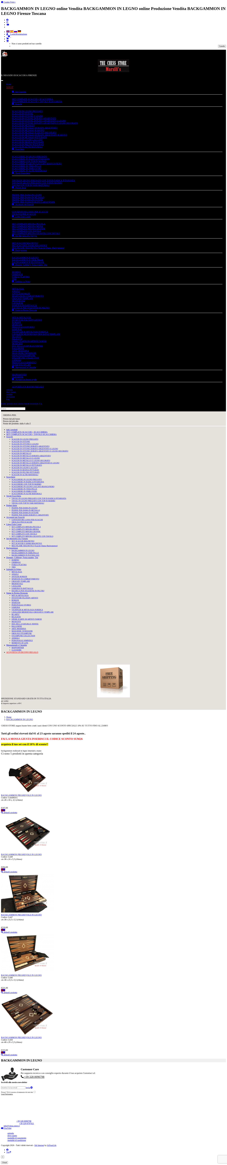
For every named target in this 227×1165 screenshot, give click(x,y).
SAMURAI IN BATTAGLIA (24, 305)
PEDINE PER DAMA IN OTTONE (27, 200)
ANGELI (16, 291)
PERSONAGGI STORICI (23, 327)
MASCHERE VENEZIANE (24, 353)
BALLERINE (18, 348)
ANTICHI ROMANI (21, 293)
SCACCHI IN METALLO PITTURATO (29, 137)
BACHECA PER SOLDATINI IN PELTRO (31, 308)
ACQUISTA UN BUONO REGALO (28, 387)
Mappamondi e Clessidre (25, 367)
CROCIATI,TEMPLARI (22, 298)
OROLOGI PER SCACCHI (24, 214)
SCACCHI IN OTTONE (22, 113)
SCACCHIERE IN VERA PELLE (26, 166)
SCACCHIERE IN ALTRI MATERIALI (29, 171)
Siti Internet (39, 1145)
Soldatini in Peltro (22, 281)
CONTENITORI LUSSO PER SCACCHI (30, 212)
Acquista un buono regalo (25, 379)
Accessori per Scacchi (24, 204)
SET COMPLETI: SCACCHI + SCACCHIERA (32, 99)
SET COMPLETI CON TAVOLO (26, 231)
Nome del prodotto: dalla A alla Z (17, 423)
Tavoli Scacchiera (22, 173)
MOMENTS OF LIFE (21, 365)
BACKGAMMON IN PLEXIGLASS (28, 262)
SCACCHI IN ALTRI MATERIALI (27, 147)
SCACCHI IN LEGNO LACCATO (27, 140)
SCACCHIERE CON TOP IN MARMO (29, 161)
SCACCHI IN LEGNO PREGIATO (27, 111)
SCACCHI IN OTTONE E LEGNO (27, 116)
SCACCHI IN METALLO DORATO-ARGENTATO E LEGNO (39, 135)
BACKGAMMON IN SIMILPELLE (27, 260)
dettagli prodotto (10, 812)
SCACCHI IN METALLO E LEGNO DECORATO (34, 132)
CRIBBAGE (17, 274)
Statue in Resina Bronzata (25, 310)
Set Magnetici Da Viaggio (25, 236)
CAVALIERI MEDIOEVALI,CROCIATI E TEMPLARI (36, 334)
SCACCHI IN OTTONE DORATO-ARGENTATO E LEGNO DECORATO (45, 123)
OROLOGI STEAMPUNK (23, 355)
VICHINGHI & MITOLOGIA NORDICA (30, 332)
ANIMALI (16, 360)
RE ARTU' (16, 336)
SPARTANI (17, 325)
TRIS (14, 279)
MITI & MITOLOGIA (21, 317)
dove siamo (11, 392)
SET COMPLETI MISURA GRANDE (28, 228)
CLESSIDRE (17, 377)
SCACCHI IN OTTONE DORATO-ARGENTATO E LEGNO (39, 121)
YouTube (7, 1128)
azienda (9, 390)
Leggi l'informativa (7, 1094)
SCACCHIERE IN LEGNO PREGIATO (29, 156)
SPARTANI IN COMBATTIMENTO (28, 296)
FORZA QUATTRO (21, 277)
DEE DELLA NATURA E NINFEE (27, 346)
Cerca (28, 408)
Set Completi (20, 92)
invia (28, 1087)
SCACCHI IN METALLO (23, 125)
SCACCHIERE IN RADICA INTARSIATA (31, 159)
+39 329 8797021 (26, 1123)
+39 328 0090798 (34, 1076)
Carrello (222, 46)
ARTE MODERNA (20, 351)
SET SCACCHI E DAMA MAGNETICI (29, 245)
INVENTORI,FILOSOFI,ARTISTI (27, 320)
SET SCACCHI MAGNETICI (25, 243)
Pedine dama (20, 187)
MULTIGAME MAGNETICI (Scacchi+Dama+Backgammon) (38, 248)
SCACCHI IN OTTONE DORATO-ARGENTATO (34, 118)
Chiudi (4, 1163)
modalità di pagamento (16, 1138)
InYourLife (51, 1145)
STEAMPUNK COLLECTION (25, 358)
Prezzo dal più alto (10, 421)
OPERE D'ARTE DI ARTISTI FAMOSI (29, 341)
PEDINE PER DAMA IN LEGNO (27, 195)
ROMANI (16, 322)
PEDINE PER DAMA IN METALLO (28, 197)
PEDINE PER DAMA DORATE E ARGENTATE (33, 202)
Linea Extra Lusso (22, 216)
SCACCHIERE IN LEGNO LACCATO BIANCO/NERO (37, 163)
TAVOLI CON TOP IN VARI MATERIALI (30, 185)
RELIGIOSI (17, 339)
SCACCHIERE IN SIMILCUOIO (26, 168)
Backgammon (20, 250)
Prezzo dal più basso (11, 419)
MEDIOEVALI (18, 301)
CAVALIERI (17, 303)
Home (8, 84)
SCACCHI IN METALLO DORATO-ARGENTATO (35, 128)
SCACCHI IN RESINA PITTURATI (27, 142)
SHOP (9, 87)
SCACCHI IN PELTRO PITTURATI (28, 144)
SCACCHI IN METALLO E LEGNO (28, 130)
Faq (7, 399)
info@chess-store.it (12, 1126)
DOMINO (16, 272)
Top (8, 1152)
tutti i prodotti (11, 430)
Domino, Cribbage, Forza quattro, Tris (30, 265)
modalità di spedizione (16, 1140)
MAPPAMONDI (19, 375)
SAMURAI (17, 329)
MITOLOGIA (18, 289)
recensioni (10, 397)
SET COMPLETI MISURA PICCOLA (28, 224)
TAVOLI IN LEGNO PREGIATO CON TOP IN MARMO (37, 183)
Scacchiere (19, 149)
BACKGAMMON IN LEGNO (25, 257)
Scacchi (18, 104)
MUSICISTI (17, 343)
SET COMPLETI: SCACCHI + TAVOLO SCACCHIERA (37, 101)
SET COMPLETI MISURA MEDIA (27, 226)
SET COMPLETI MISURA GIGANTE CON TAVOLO (36, 233)
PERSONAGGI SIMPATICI (24, 362)
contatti (9, 394)
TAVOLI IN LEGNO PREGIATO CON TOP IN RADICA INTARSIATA (43, 180)
